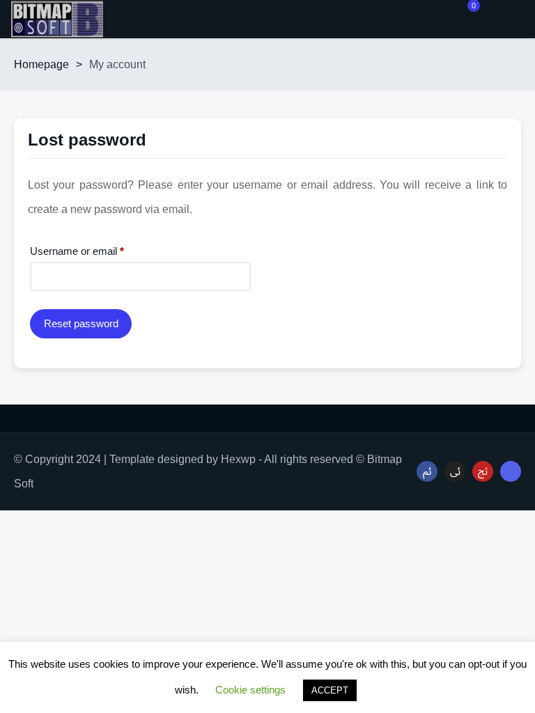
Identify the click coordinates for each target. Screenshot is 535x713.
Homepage (41, 64)
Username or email (97, 250)
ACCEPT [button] (329, 690)
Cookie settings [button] (250, 690)
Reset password (81, 323)
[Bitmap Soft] (57, 19)
